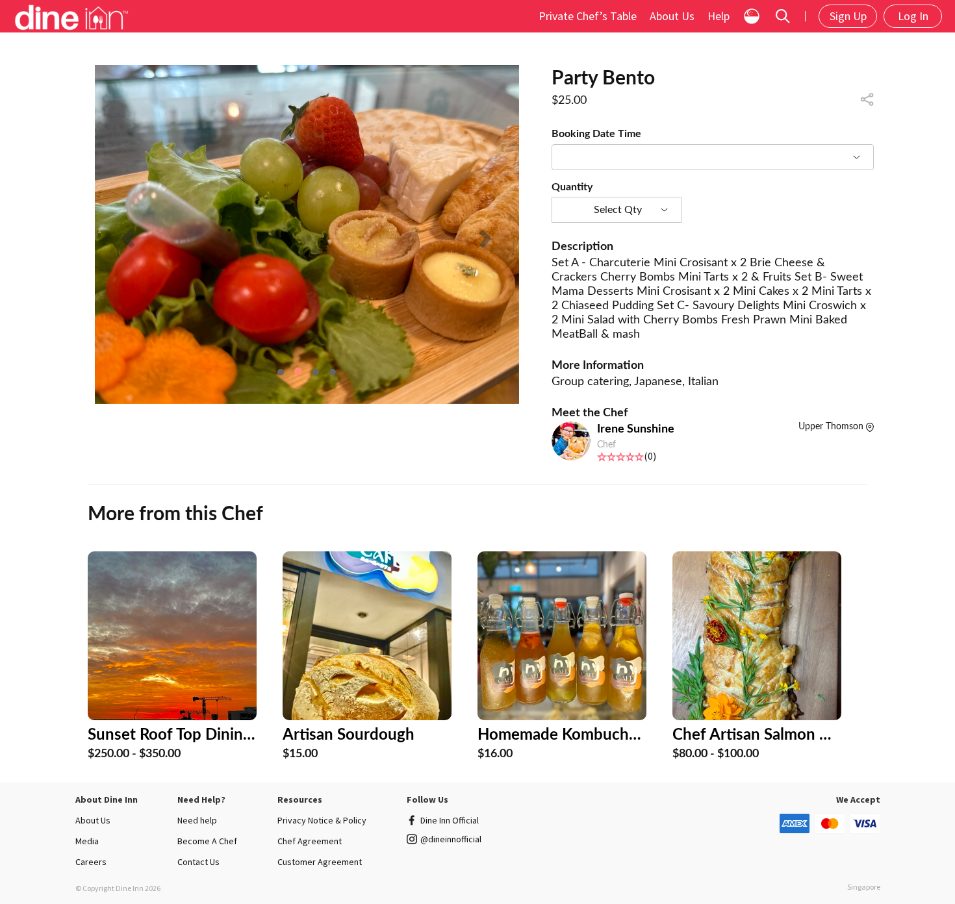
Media (87, 841)
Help (718, 15)
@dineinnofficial (450, 839)
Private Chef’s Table (588, 15)
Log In (913, 15)
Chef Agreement (309, 841)
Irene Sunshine (635, 429)
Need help (197, 820)
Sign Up (848, 15)
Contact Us (198, 862)
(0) (650, 455)
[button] (127, 234)
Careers (91, 862)
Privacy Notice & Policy (321, 820)
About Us (672, 15)
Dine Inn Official (449, 820)
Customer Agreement (319, 862)
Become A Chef (207, 841)
